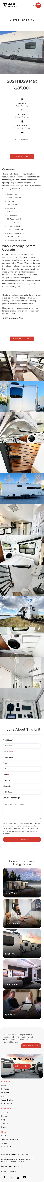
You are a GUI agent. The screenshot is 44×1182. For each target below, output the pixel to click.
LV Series (5, 1093)
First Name (8, 740)
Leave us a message (11, 798)
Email (5, 763)
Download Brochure (30, 1046)
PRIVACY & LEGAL (9, 1171)
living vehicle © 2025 (11, 1166)
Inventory (5, 1096)
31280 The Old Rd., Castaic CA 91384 (18, 1160)
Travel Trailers (7, 1100)
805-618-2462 (15, 1154)
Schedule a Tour (22, 1066)
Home (3, 1085)
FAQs (3, 1136)
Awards (4, 1123)
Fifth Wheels (6, 1104)
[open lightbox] (22, 366)
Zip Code (7, 786)
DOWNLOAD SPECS (22, 339)
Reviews (4, 1116)
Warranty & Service (9, 1139)
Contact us (22, 156)
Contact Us (6, 1147)
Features (5, 1089)
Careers (4, 1143)
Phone (6, 775)
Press (3, 1127)
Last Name (8, 752)
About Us (5, 1112)
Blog (3, 1120)
